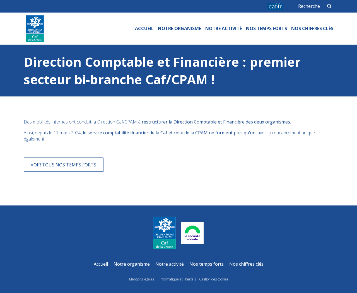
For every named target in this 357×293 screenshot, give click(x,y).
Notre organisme (179, 28)
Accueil (144, 28)
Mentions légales (141, 279)
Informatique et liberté (177, 279)
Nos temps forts (266, 28)
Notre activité (223, 28)
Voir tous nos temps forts (63, 165)
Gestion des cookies (213, 279)
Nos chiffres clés (312, 28)
